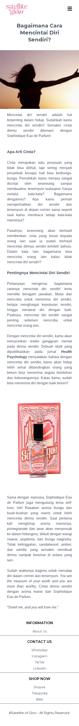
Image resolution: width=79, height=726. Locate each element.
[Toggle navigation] (70, 8)
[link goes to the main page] (16, 9)
